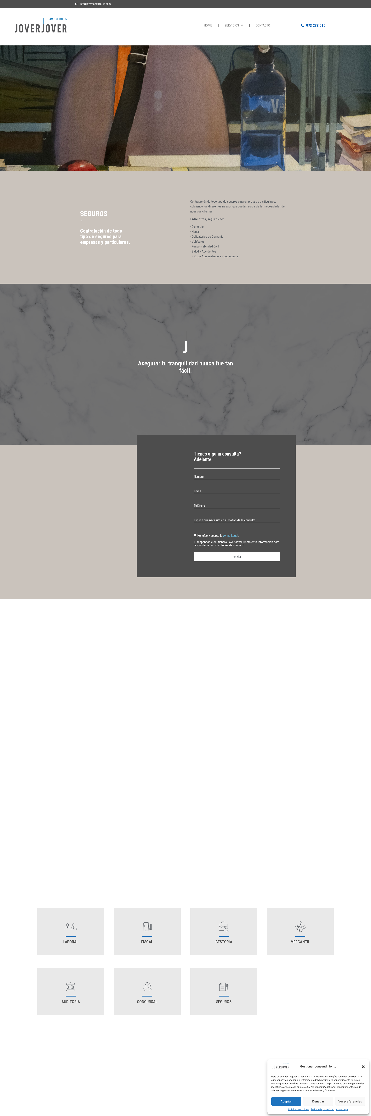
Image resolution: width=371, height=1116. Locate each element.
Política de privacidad (322, 1109)
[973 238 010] (302, 25)
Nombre (199, 477)
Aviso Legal (342, 1109)
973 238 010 (315, 25)
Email (197, 491)
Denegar (318, 1101)
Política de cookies (298, 1109)
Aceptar (286, 1101)
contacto (263, 25)
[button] (363, 1067)
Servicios (232, 25)
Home (208, 25)
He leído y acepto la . (236, 540)
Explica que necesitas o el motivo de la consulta (224, 520)
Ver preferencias (350, 1101)
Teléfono (199, 506)
